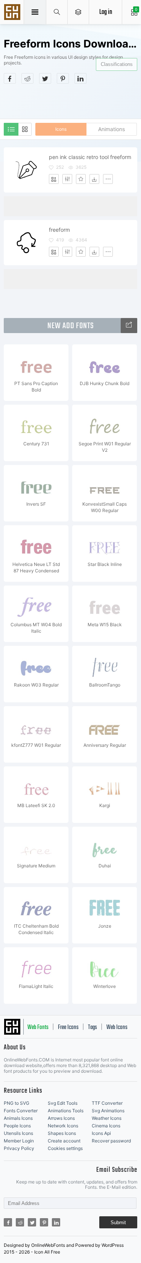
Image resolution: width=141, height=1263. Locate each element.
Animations (111, 129)
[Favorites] (81, 179)
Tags (92, 1027)
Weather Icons (106, 1118)
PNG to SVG (16, 1103)
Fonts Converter (21, 1110)
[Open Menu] (78, 12)
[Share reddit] (27, 78)
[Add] (54, 179)
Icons (61, 129)
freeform (59, 229)
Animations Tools (65, 1110)
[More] (108, 179)
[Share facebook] (10, 78)
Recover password (111, 1141)
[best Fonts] (129, 325)
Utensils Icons (18, 1133)
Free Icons (68, 1027)
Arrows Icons (61, 1118)
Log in (105, 12)
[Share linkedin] (80, 78)
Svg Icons (13, 13)
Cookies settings (65, 1148)
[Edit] (67, 179)
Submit (118, 1222)
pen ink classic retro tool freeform (90, 157)
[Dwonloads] (94, 179)
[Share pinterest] (63, 78)
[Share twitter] (45, 78)
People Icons (17, 1125)
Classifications (117, 64)
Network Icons (63, 1125)
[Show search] (57, 12)
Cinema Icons (106, 1125)
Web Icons (116, 1027)
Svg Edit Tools (62, 1103)
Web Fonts (38, 1027)
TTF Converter (107, 1103)
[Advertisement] (72, 100)
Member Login (19, 1141)
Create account (64, 1141)
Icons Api (101, 1133)
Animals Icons (18, 1118)
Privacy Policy (19, 1148)
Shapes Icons (62, 1133)
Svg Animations (108, 1110)
